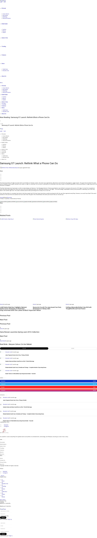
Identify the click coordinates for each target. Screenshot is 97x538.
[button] (48, 124)
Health (4, 147)
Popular (24, 348)
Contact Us (2, 460)
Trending (4, 150)
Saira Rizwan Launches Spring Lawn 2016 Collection (19, 332)
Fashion (4, 144)
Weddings (5, 139)
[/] (0, 130)
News (3, 153)
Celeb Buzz (5, 155)
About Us (4, 159)
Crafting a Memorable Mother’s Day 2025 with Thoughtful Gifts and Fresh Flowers (78, 308)
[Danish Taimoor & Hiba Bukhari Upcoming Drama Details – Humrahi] (2, 372)
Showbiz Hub (6, 157)
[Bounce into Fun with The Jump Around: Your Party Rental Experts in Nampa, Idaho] (48, 260)
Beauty (4, 146)
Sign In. (11, 535)
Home (1, 458)
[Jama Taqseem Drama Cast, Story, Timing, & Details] (2, 353)
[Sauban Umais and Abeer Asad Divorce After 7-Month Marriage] (2, 360)
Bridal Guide (5, 142)
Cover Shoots (6, 136)
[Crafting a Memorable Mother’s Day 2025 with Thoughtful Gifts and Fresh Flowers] (81, 260)
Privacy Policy (3, 462)
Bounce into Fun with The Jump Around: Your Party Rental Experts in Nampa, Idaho (47, 308)
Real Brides (5, 137)
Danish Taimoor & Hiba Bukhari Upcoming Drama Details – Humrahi (20, 373)
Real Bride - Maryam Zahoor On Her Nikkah (16, 344)
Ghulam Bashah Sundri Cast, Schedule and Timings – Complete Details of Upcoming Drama (25, 367)
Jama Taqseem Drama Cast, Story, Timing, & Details (17, 355)
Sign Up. (10, 519)
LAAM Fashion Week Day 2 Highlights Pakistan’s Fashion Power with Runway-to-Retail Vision (13, 308)
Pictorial (4, 134)
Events (17, 167)
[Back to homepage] (3, 509)
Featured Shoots (7, 140)
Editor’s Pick (5, 149)
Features (4, 152)
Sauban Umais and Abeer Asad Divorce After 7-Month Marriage (19, 361)
